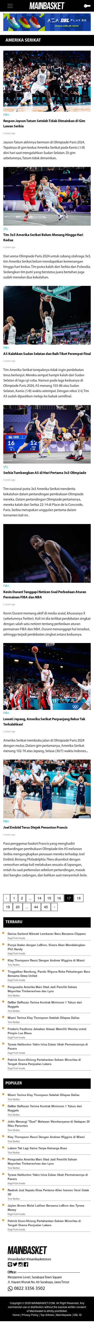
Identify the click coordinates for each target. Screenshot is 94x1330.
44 (36, 906)
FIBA (6, 115)
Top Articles (47, 1315)
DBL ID (77, 1315)
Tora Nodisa (14, 964)
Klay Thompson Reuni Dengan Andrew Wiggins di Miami (46, 960)
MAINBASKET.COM (43, 1303)
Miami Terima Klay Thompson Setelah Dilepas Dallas (43, 1018)
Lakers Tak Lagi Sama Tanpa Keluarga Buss (37, 1148)
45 (46, 906)
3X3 (5, 228)
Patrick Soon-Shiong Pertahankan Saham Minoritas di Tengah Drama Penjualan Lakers (44, 1062)
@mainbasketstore (38, 1259)
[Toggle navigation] (10, 6)
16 (59, 898)
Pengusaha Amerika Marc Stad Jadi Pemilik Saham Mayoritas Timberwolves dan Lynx (42, 989)
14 (39, 898)
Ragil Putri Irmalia (16, 938)
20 (18, 906)
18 (79, 898)
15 (49, 898)
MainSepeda (63, 1315)
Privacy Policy (30, 1315)
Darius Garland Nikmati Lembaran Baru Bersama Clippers (47, 934)
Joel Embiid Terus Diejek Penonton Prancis (35, 827)
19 (8, 906)
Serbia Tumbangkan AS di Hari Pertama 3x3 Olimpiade (44, 473)
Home (16, 1315)
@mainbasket (17, 1259)
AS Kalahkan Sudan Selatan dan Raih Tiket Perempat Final (47, 354)
